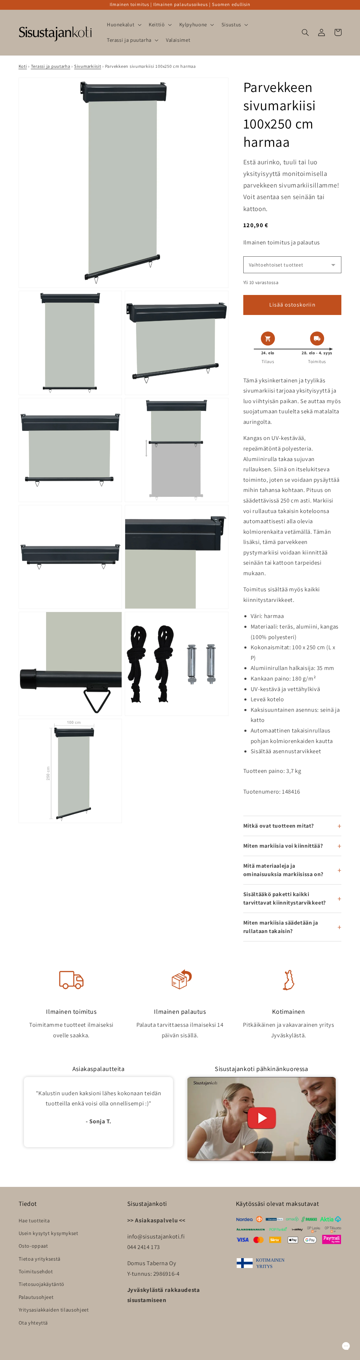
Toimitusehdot (36, 1271)
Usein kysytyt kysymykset (48, 1233)
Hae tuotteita (34, 1220)
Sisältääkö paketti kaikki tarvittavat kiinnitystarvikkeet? (284, 898)
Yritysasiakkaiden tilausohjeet (54, 1309)
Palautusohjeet (36, 1297)
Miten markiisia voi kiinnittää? (283, 845)
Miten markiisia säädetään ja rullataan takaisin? (280, 927)
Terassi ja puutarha (50, 66)
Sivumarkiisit (87, 66)
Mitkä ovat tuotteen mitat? (278, 825)
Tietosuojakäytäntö (41, 1284)
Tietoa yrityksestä (39, 1258)
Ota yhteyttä (33, 1322)
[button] (123, 24)
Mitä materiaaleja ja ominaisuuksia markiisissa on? (283, 870)
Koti (23, 66)
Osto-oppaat (33, 1245)
